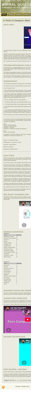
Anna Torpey (9, 155)
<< (15, 380)
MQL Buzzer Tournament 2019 (16, 194)
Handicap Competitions (13, 232)
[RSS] (3, 387)
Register (19, 0)
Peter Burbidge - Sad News (15, 369)
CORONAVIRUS (10, 81)
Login (24, 0)
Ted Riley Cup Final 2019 (14, 336)
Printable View (25, 386)
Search (14, 0)
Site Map (8, 0)
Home (2, 0)
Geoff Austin (9, 24)
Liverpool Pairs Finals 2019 (15, 298)
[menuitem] (4, 15)
